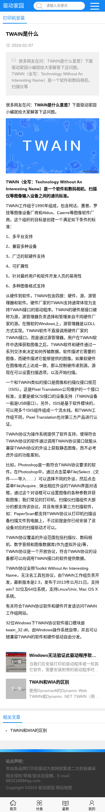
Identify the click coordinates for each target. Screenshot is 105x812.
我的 (91, 809)
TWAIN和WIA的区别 (28, 730)
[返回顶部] (93, 725)
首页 (13, 809)
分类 (39, 809)
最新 (65, 809)
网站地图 (64, 787)
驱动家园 (13, 6)
